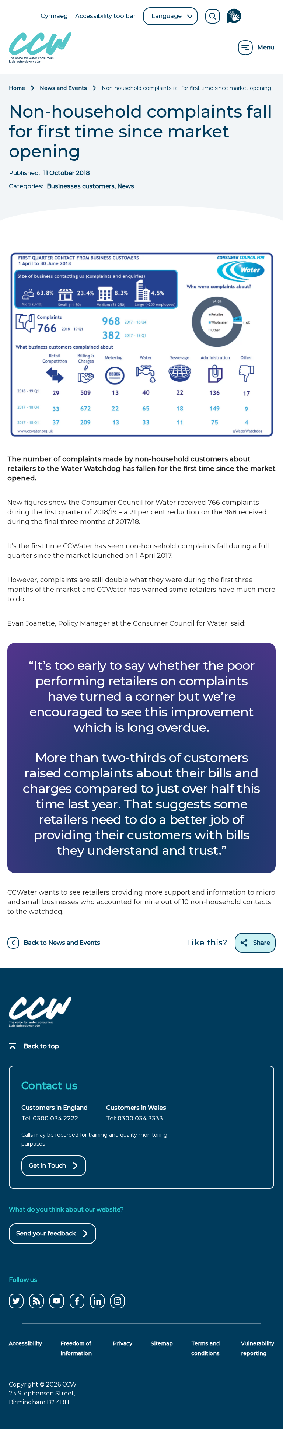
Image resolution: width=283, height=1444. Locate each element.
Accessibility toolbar (105, 17)
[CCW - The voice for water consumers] (40, 47)
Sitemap (162, 1343)
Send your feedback (46, 1237)
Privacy (122, 1343)
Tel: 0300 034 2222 (49, 1118)
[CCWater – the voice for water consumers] (40, 1012)
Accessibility (25, 1343)
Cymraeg (54, 17)
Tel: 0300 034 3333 (134, 1118)
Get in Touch (47, 1165)
